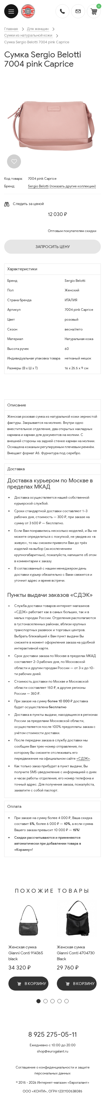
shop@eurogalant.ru (52, 1051)
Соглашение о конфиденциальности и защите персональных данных (53, 1070)
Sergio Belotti (38, 186)
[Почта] (78, 11)
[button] (38, 1001)
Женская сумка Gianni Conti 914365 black (25, 953)
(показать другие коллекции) (73, 186)
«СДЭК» (83, 758)
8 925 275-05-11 (52, 1034)
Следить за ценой (28, 203)
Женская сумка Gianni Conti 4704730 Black (76, 953)
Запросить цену (53, 246)
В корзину (35, 983)
